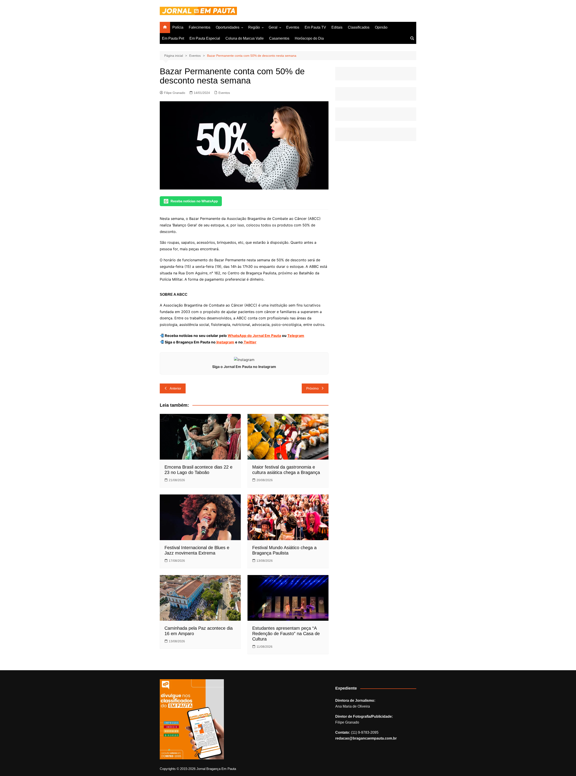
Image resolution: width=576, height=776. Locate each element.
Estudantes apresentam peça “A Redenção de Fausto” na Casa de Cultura (286, 633)
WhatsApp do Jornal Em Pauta (254, 335)
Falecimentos (199, 27)
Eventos (292, 27)
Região (254, 27)
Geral (273, 27)
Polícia (177, 27)
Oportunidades (227, 27)
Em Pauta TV (315, 27)
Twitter (249, 342)
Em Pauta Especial (204, 38)
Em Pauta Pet (173, 38)
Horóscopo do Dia (309, 38)
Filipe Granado (174, 93)
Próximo (312, 388)
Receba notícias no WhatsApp (194, 201)
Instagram (225, 342)
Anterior (175, 388)
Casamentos (279, 38)
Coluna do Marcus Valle (244, 38)
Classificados (358, 27)
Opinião (381, 27)
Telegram (295, 335)
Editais (336, 27)
